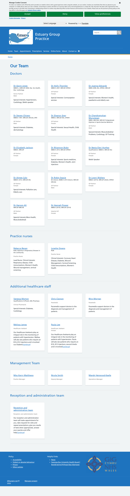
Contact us (72, 51)
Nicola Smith (57, 375)
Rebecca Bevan (20, 248)
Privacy (23, 18)
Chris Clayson (57, 298)
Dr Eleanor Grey (58, 115)
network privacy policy (34, 10)
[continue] (26, 345)
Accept (27, 14)
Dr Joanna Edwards (98, 86)
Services (46, 51)
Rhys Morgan (95, 298)
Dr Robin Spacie (58, 177)
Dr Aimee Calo (20, 177)
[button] (120, 3)
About (64, 51)
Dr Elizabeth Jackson (23, 147)
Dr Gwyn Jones (21, 86)
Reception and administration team (23, 408)
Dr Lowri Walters (97, 177)
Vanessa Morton (21, 298)
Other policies (18, 467)
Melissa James (20, 324)
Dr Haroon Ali (20, 205)
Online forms (55, 51)
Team (16, 51)
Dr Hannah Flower (59, 205)
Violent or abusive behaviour (23, 462)
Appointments (25, 51)
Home (10, 51)
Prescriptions (37, 51)
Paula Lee (55, 324)
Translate (85, 23)
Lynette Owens (58, 248)
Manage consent (31, 481)
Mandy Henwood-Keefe (100, 375)
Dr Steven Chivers (22, 115)
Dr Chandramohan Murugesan (97, 116)
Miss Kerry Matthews (24, 375)
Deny (65, 14)
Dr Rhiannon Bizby (60, 147)
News (53, 460)
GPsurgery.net (12, 481)
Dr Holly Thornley (59, 86)
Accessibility (17, 460)
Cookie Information (14, 18)
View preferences (102, 14)
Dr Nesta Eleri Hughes (99, 147)
